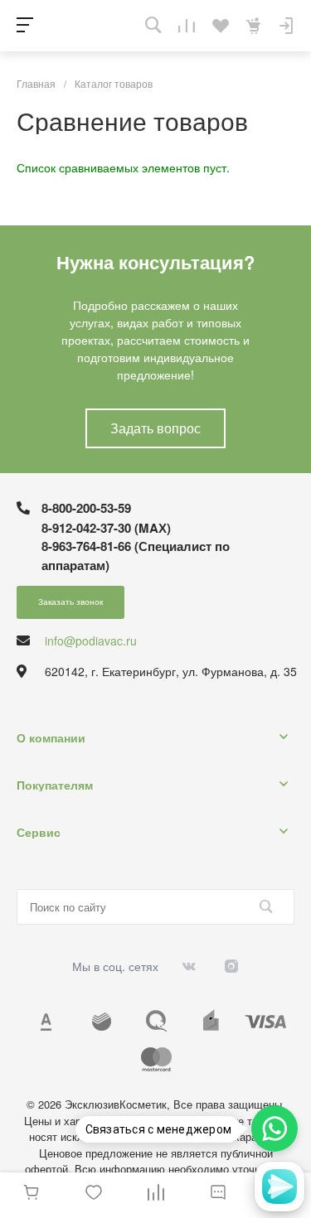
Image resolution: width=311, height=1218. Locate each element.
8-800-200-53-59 (86, 508)
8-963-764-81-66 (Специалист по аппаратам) (135, 555)
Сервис (39, 832)
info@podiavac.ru (91, 640)
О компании (51, 737)
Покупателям (55, 784)
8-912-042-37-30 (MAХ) (106, 528)
